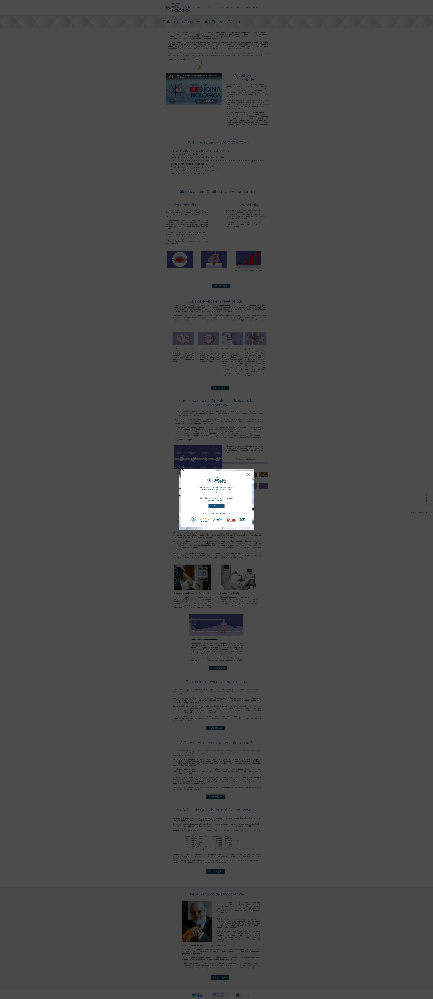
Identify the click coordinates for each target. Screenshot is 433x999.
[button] (248, 474)
